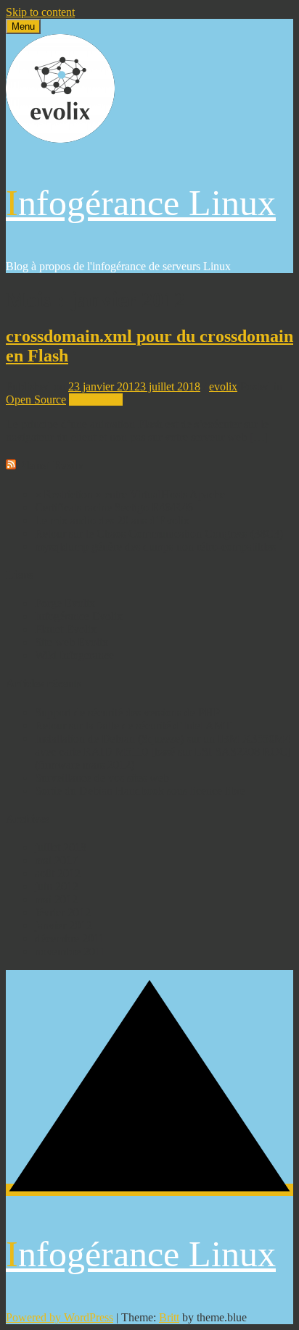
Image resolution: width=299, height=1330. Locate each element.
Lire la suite (96, 399)
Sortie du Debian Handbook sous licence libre (140, 791)
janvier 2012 (63, 925)
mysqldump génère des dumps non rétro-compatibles (155, 546)
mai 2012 (56, 899)
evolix (223, 386)
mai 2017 (56, 860)
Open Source (36, 399)
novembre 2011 (70, 951)
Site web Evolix (71, 642)
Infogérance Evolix (79, 616)
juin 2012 (56, 886)
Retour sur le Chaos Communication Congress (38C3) (159, 533)
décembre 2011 (70, 938)
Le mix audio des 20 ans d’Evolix (112, 520)
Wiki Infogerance (74, 655)
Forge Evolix (65, 603)
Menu (23, 26)
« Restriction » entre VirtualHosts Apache (130, 494)
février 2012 (63, 912)
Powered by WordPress (59, 1317)
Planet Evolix (51, 465)
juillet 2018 (60, 847)
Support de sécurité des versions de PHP (127, 712)
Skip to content (40, 12)
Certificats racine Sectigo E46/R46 (114, 507)
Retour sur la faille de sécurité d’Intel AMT (133, 725)
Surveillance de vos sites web (102, 777)
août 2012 (58, 873)
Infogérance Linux (141, 203)
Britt (169, 1317)
